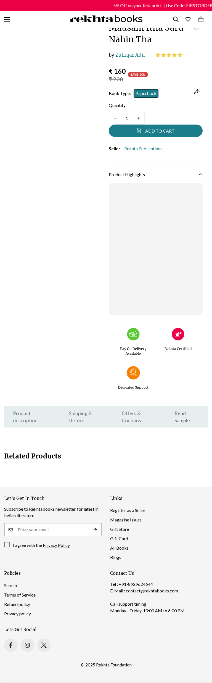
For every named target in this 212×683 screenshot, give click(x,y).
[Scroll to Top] (201, 653)
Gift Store (119, 529)
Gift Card (119, 538)
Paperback (146, 93)
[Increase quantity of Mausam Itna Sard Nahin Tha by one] (138, 118)
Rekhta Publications (143, 148)
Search (10, 585)
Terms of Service (20, 594)
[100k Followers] (27, 645)
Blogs (115, 557)
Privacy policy (17, 613)
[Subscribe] (95, 529)
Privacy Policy (56, 545)
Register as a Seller (127, 510)
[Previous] (20, 97)
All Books (119, 547)
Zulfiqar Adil (127, 55)
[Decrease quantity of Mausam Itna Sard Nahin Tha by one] (115, 118)
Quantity (117, 105)
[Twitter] (44, 645)
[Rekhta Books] (106, 19)
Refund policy (17, 604)
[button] (169, 54)
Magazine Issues (126, 519)
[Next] (92, 97)
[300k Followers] (10, 645)
